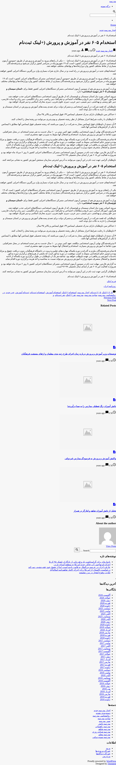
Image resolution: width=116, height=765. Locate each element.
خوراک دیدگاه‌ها (103, 753)
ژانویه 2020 (105, 624)
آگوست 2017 (104, 651)
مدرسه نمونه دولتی (101, 737)
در (4, 292)
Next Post (111, 300)
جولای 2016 (105, 683)
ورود (108, 748)
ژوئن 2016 (105, 686)
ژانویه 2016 (105, 699)
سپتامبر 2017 (104, 648)
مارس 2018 (104, 632)
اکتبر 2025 (105, 614)
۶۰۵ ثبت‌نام (95, 292)
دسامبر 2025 (104, 608)
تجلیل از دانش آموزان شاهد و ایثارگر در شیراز (95, 511)
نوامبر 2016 (105, 672)
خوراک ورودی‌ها (102, 751)
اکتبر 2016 (105, 675)
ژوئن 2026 (105, 600)
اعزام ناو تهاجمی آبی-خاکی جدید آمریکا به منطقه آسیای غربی (82, 564)
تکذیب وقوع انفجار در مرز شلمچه (94, 572)
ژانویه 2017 (105, 667)
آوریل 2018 (105, 630)
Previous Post (110, 297)
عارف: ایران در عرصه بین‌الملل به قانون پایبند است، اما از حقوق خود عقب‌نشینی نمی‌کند (69, 567)
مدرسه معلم (104, 734)
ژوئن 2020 (105, 622)
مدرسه (112, 1)
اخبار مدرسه (83, 292)
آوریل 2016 (105, 691)
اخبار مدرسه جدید (107, 30)
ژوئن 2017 (105, 656)
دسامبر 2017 (104, 640)
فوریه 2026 (105, 603)
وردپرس (106, 756)
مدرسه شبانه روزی (101, 732)
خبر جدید (10, 292)
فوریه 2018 (105, 635)
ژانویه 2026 (105, 606)
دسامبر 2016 (104, 670)
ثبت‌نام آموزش (22, 292)
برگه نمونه (105, 6)
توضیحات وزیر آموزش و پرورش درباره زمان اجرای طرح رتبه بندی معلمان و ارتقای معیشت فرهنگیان (68, 354)
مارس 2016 (104, 694)
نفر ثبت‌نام (60, 295)
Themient (112, 763)
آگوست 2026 (104, 595)
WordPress (111, 761)
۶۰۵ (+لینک (107, 292)
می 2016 (106, 689)
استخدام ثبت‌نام (37, 292)
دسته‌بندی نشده (103, 713)
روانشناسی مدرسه (107, 295)
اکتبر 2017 (105, 646)
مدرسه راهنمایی (102, 726)
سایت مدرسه (91, 295)
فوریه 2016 (105, 697)
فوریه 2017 (105, 664)
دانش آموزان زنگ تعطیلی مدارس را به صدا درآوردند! (91, 406)
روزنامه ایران (110, 286)
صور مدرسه (104, 721)
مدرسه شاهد (104, 729)
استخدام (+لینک (69, 292)
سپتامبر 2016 (104, 678)
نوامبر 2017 (105, 643)
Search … (84, 550)
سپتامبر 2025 (104, 616)
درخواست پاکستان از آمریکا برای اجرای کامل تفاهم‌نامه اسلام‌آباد (80, 570)
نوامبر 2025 (105, 611)
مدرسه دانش (104, 724)
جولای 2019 (105, 627)
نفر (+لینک (71, 295)
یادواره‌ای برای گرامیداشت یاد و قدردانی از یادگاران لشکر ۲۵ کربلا (79, 562)
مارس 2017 (104, 662)
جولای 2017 (105, 654)
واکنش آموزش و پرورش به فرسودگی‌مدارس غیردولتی (90, 458)
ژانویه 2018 (105, 638)
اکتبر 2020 (105, 619)
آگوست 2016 (104, 681)
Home (113, 25)
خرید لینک (111, 281)
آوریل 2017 (105, 659)
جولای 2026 (105, 598)
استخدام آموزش (53, 292)
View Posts (111, 546)
